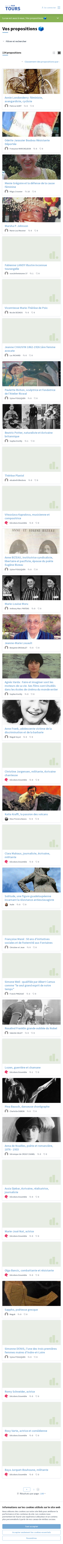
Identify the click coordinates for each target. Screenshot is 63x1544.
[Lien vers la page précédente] (26, 1489)
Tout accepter (31, 1526)
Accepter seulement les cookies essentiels (31, 1532)
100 (42, 1493)
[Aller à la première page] (24, 7)
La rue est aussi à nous (13, 18)
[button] (53, 52)
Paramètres (31, 1538)
